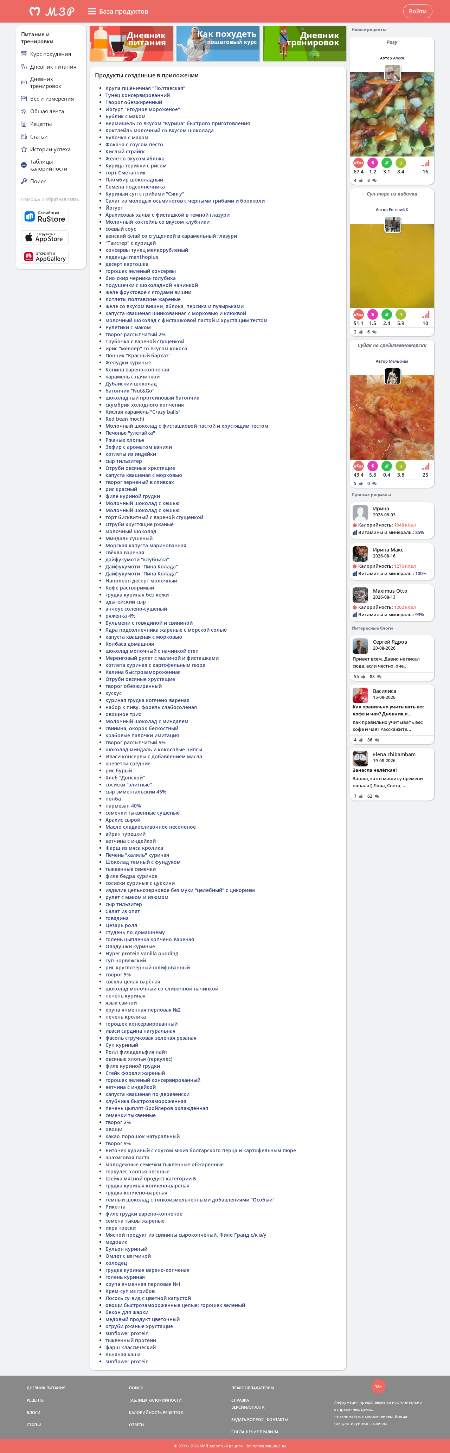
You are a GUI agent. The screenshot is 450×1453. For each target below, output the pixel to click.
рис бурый (118, 770)
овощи (113, 1129)
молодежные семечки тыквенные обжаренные (164, 1164)
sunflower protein (127, 1333)
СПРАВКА (240, 1400)
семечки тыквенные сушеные (142, 812)
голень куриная (125, 1277)
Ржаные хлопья (124, 439)
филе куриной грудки (132, 496)
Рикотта (115, 1206)
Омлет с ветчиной (128, 1256)
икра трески (120, 1227)
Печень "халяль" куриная (137, 855)
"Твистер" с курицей (130, 243)
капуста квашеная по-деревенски (147, 1094)
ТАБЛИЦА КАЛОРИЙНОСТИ (155, 1400)
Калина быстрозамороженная (143, 672)
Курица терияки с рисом (136, 165)
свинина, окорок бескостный (141, 728)
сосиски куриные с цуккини (140, 883)
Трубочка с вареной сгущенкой (144, 341)
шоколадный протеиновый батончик (152, 397)
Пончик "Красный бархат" (138, 355)
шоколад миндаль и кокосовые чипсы (153, 749)
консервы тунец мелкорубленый (146, 250)
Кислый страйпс (125, 151)
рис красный (121, 489)
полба (113, 798)
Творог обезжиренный (133, 102)
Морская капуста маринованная (145, 545)
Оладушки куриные (130, 946)
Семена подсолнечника (135, 186)
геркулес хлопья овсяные (137, 1171)
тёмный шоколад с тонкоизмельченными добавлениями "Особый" (190, 1199)
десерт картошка (126, 264)
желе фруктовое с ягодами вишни (148, 292)
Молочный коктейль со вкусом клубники (157, 221)
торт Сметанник (125, 172)
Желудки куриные (128, 362)
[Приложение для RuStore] (51, 216)
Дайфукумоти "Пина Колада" (141, 566)
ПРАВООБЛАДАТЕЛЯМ (252, 1387)
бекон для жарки (126, 1312)
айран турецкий (125, 833)
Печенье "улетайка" (130, 432)
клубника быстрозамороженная (145, 1101)
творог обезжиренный (133, 686)
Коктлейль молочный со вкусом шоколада (159, 130)
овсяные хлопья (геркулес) (138, 1059)
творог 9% (118, 974)
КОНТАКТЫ (277, 1419)
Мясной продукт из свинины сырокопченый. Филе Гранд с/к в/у (185, 1234)
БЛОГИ (33, 1412)
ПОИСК (136, 1387)
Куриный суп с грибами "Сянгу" (144, 193)
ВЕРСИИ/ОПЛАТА (247, 1407)
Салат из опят (122, 911)
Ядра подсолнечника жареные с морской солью (166, 629)
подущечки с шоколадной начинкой (151, 285)
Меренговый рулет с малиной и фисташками (162, 658)
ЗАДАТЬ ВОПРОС (247, 1419)
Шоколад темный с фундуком (143, 862)
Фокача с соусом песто (134, 144)
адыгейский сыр (125, 601)
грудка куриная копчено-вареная (147, 1185)
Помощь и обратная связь (50, 199)
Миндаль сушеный (129, 538)
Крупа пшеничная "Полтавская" (145, 88)
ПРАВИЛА (269, 1431)
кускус (113, 693)
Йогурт (114, 207)
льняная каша (123, 1354)
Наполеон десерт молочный (141, 580)
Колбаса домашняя (129, 644)
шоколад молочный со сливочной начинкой (161, 988)
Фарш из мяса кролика (134, 848)
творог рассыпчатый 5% (135, 742)
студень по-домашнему (135, 932)
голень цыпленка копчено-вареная (149, 939)
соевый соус (120, 228)
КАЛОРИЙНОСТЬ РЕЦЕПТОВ (156, 1412)
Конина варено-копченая (137, 369)
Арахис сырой (122, 819)
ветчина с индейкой (130, 840)
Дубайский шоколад (131, 383)
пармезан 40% (123, 805)
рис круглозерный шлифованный (147, 967)
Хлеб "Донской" (125, 777)
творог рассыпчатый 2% (135, 334)
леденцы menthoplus (131, 257)
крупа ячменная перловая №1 (143, 1284)
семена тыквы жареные (135, 1220)
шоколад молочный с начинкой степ (152, 651)
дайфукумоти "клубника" (137, 559)
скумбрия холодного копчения (144, 404)
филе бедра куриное (131, 876)
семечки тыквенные (130, 1115)
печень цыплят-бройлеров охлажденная (156, 1108)
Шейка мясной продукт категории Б (150, 1178)
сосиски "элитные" (128, 784)
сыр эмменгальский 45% (135, 791)
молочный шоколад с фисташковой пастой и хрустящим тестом (186, 320)
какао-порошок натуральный (142, 1136)
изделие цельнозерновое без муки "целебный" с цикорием (180, 890)
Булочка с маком (126, 137)
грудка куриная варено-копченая (147, 1270)
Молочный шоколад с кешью (142, 503)
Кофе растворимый (129, 587)
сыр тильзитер (123, 461)
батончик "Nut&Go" (129, 390)
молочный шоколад (130, 531)
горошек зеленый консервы (140, 271)
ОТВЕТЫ (136, 1424)
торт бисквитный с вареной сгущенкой (154, 517)
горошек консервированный (141, 1023)
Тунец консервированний (137, 95)
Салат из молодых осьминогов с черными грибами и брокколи (185, 200)
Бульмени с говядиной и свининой (149, 622)
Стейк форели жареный (135, 1073)
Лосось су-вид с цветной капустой (148, 1298)
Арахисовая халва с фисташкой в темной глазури (167, 214)
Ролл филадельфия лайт (136, 1052)
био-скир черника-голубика (140, 278)
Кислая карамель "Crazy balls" (142, 411)
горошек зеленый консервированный (152, 1080)
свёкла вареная (124, 552)
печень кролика (125, 1016)
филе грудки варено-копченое (143, 1213)
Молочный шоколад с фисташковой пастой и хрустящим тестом (186, 425)
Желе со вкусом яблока (135, 158)
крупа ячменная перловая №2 (143, 1009)
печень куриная (125, 995)
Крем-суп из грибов (130, 1291)
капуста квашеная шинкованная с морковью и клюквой (175, 313)
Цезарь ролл (121, 925)
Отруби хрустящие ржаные (139, 524)
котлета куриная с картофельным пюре (155, 665)
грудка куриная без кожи (137, 594)
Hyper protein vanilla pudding (141, 953)
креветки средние (127, 763)
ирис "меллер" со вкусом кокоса (146, 348)
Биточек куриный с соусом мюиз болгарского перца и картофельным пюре (200, 1150)
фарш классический (130, 1347)
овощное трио (123, 714)
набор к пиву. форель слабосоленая (151, 707)
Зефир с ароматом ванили (138, 447)
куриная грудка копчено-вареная (147, 700)
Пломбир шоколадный (134, 179)
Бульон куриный (126, 1248)
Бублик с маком (125, 116)
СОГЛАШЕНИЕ (245, 1431)
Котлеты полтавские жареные (143, 299)
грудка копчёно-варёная (136, 1192)
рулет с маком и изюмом (136, 897)
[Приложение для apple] (51, 237)
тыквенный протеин (130, 1340)
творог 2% (118, 1122)
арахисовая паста (127, 1157)
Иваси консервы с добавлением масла (153, 756)
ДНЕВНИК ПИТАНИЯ (46, 1387)
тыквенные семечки (130, 869)
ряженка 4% (120, 615)
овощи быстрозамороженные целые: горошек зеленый (175, 1305)
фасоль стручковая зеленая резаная (151, 1037)
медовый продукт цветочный (142, 1319)
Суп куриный (121, 1044)
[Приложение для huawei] (51, 257)
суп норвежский (125, 960)
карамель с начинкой (132, 376)
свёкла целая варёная (132, 981)
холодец (116, 1263)
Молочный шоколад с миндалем (146, 721)
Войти (418, 11)
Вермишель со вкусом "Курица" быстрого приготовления (177, 123)
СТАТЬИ (34, 1424)
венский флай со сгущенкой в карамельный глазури (171, 235)
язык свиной (121, 1002)
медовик (116, 1241)
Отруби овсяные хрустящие (140, 679)
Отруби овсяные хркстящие (140, 468)
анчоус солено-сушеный (136, 608)
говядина (117, 918)
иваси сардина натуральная (140, 1030)
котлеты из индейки (130, 454)
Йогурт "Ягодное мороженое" (142, 109)
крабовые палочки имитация (142, 735)
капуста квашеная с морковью (143, 475)
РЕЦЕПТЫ (36, 1400)
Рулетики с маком (128, 327)
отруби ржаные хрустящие (139, 1326)
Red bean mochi (124, 418)
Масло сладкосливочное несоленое (150, 826)
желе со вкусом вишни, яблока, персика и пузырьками (174, 306)
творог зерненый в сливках (139, 482)
